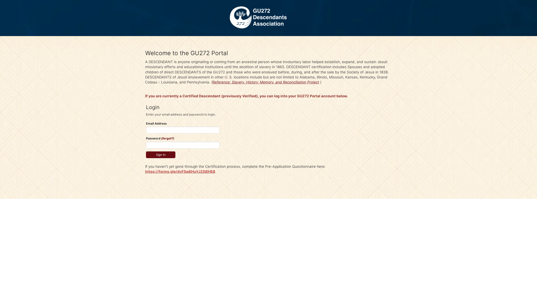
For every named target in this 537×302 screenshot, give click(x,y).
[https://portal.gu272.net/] (268, 18)
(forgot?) (167, 138)
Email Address (156, 123)
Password (160, 138)
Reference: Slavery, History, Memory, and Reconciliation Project (265, 82)
